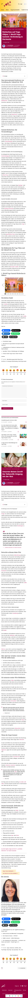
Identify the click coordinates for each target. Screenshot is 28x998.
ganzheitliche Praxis (10, 234)
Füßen (12, 680)
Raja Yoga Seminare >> (8, 871)
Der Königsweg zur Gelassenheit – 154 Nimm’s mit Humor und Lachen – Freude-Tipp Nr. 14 (13, 941)
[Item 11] (22, 293)
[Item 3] (8, 293)
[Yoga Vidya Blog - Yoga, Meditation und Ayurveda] (7, 4)
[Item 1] (5, 293)
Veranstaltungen (8, 141)
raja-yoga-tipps (15, 949)
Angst (23, 719)
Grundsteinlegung (5, 156)
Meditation (12, 635)
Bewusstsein (14, 114)
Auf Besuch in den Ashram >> (10, 873)
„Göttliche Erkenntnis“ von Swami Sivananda (13, 547)
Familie (24, 316)
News (13, 29)
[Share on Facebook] (6, 995)
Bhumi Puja (5, 175)
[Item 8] (17, 293)
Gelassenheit (18, 728)
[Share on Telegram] (15, 995)
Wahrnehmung (17, 555)
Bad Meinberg (5, 29)
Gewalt (4, 630)
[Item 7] (15, 293)
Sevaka (5, 304)
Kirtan (17, 835)
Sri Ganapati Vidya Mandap (12, 361)
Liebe (15, 771)
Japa (12, 835)
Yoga (23, 224)
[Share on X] (9, 995)
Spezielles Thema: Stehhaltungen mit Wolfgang (13, 351)
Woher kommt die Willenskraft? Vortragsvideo (13, 933)
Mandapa (20, 185)
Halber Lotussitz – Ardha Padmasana (11, 938)
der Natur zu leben (14, 266)
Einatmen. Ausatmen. (10, 765)
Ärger (8, 947)
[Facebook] (20, 986)
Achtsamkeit (13, 700)
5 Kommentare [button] (22, 968)
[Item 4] (10, 293)
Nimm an (3, 649)
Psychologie (3, 949)
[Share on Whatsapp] (12, 995)
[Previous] (3, 285)
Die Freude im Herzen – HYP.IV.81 (10, 935)
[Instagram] (24, 986)
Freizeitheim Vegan (7, 341)
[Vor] (25, 285)
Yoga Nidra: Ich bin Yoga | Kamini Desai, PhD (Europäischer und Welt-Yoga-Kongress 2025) (9, 436)
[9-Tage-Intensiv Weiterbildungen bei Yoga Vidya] (23, 444)
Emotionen (4, 570)
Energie (3, 513)
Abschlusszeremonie (8, 208)
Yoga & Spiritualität (19, 29)
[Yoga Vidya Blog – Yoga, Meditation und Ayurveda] (3, 986)
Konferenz (3, 361)
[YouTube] (22, 986)
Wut (19, 949)
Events (10, 29)
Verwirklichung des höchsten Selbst (9, 420)
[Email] (18, 995)
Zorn (22, 949)
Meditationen (4, 100)
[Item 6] (14, 293)
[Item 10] (21, 293)
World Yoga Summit (22, 361)
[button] (2, 4)
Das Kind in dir (16, 756)
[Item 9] (19, 293)
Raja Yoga (9, 949)
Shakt (17, 810)
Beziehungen (20, 525)
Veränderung (15, 613)
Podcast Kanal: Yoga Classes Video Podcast (12, 353)
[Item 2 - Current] (7, 293)
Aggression (3, 749)
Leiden (25, 582)
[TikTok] (26, 986)
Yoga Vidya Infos (10, 45)
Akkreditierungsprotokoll (12, 359)
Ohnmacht (21, 739)
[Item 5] (12, 293)
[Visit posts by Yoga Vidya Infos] (3, 46)
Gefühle (16, 947)
